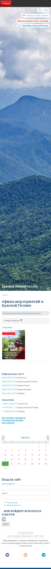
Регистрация (12, 502)
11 (12, 454)
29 (39, 463)
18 (12, 459)
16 (46, 454)
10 (5, 454)
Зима (46, 10)
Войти (5, 524)
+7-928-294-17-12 (9, 407)
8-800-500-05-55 (9, 378)
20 (25, 459)
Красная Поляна (20, 286)
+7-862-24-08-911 (9, 404)
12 (19, 454)
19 (19, 459)
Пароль (5, 493)
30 (46, 463)
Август (25, 437)
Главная (4, 295)
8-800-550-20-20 (9, 381)
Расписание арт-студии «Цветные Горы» (10, 355)
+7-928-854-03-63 (9, 411)
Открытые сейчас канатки (36, 15)
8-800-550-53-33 (9, 385)
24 (5, 463)
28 (32, 463)
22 (39, 459)
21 (32, 459)
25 (12, 463)
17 (5, 459)
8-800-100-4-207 (9, 393)
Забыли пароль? (14, 505)
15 (39, 454)
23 (46, 459)
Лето (40, 10)
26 (19, 463)
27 (25, 463)
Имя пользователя (8, 484)
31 (5, 468)
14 (32, 454)
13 (25, 454)
